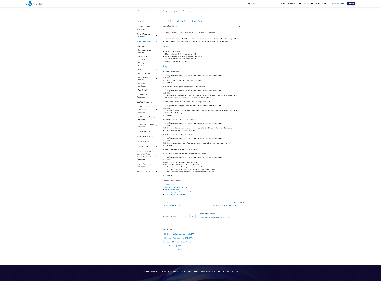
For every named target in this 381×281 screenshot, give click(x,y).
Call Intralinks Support (208, 271)
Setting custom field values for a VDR (177, 194)
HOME (283, 3)
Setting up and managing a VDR (170, 11)
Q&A (139, 69)
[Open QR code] (236, 271)
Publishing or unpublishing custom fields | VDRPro (227, 205)
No (192, 216)
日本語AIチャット (322, 3)
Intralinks (140, 11)
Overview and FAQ (144, 73)
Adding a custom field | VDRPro (173, 205)
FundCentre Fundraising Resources (146, 118)
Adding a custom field (172, 189)
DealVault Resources (144, 102)
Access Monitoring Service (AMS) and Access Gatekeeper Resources (144, 155)
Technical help (143, 90)
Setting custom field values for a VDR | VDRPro (178, 238)
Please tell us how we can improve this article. (215, 217)
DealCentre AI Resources (142, 95)
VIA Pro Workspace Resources (144, 165)
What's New (141, 22)
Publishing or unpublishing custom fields (178, 192)
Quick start (142, 46)
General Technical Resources (143, 35)
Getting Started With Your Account (144, 28)
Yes (185, 216)
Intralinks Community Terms (169, 271)
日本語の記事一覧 (144, 171)
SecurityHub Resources (145, 137)
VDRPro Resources (152, 11)
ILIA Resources (142, 146)
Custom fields (202, 11)
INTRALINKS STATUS (306, 3)
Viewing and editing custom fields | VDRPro (177, 242)
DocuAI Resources (143, 141)
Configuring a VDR (189, 11)
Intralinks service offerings (144, 78)
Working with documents (142, 64)
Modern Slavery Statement (189, 271)
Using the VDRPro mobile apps (144, 85)
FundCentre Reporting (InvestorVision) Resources (145, 109)
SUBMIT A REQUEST (338, 3)
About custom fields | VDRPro (172, 246)
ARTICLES (291, 3)
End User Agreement (150, 271)
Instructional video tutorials (144, 51)
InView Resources (143, 132)
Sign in (351, 3)
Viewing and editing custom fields (176, 187)
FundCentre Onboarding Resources (145, 125)
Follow (239, 27)
